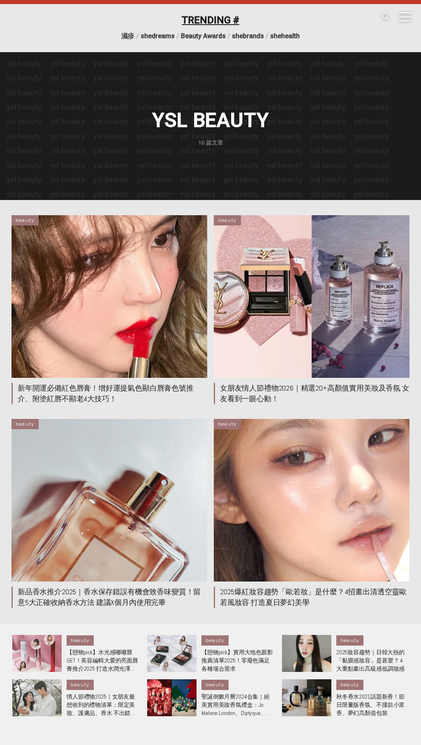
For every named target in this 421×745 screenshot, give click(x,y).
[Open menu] (405, 16)
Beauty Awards (203, 36)
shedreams (158, 36)
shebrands (248, 36)
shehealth (285, 36)
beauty (25, 220)
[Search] (385, 16)
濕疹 (127, 36)
